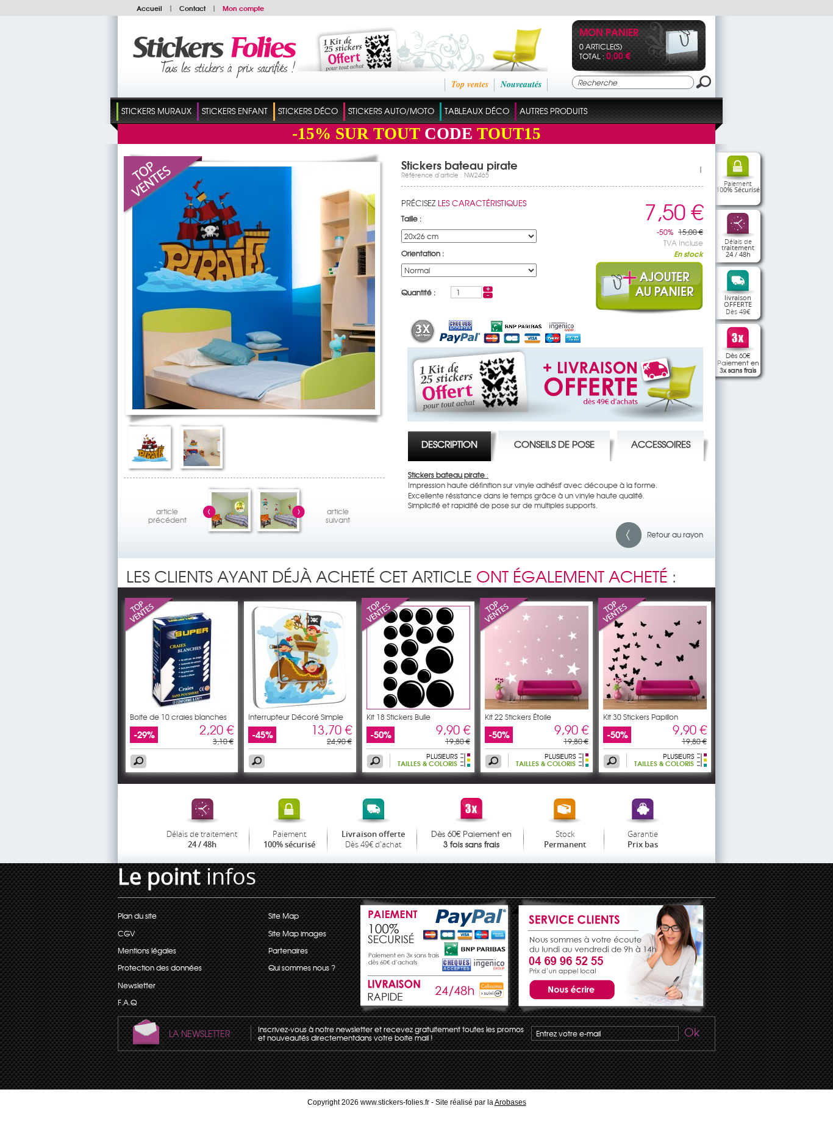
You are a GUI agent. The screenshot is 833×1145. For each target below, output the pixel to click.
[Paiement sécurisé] (435, 934)
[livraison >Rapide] (435, 992)
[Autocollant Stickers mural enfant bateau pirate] (150, 463)
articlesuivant (338, 514)
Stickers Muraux (156, 111)
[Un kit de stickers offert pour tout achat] (406, 68)
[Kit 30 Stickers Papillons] (655, 706)
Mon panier (608, 33)
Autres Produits (553, 111)
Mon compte (243, 7)
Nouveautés (521, 84)
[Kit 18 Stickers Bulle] (386, 629)
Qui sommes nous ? (301, 967)
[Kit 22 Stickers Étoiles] (536, 706)
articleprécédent (167, 514)
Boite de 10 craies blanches (178, 716)
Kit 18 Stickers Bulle (398, 716)
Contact (192, 7)
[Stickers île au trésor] (230, 525)
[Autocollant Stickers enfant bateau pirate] (253, 406)
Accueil (149, 7)
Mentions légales (147, 950)
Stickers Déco (308, 111)
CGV (126, 933)
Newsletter (137, 985)
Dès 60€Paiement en (738, 362)
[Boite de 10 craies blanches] (149, 629)
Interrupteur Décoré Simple (295, 716)
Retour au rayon (672, 534)
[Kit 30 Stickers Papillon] (622, 629)
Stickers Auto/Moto (391, 111)
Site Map (283, 915)
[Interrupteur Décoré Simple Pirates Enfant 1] (300, 706)
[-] (488, 295)
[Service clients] (608, 1010)
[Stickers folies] (214, 75)
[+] (488, 289)
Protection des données (160, 967)
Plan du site (137, 915)
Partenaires (288, 950)
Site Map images (297, 933)
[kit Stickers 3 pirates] (278, 525)
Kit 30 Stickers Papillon (640, 716)
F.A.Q (127, 1002)
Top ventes (469, 84)
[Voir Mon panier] (671, 62)
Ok (691, 1034)
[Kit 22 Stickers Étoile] (504, 629)
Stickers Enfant (235, 111)
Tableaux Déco (477, 111)
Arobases (510, 1102)
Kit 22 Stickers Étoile (518, 716)
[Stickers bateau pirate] (202, 463)
